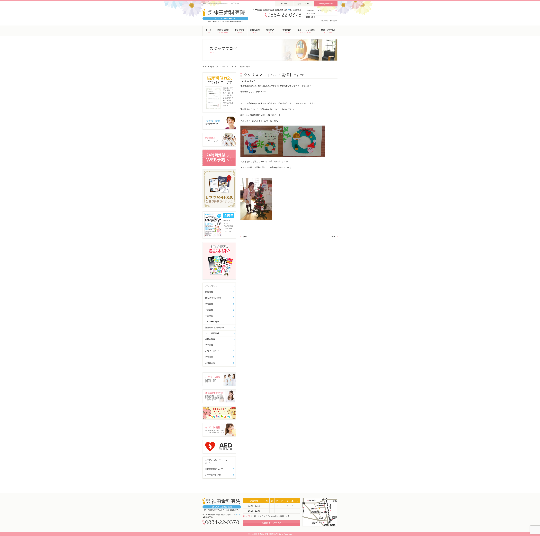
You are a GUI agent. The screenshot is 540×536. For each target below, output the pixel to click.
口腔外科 (209, 292)
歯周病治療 (210, 339)
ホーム (208, 31)
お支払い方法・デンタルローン (216, 461)
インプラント (211, 286)
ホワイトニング (212, 351)
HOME (284, 3)
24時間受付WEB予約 (272, 523)
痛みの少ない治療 (213, 298)
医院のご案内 (223, 31)
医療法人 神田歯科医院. (267, 534)
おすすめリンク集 (213, 475)
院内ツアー (271, 31)
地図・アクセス (304, 3)
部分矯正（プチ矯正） (215, 327)
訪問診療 (209, 357)
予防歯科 (209, 345)
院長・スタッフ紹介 (306, 31)
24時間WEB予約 (326, 3)
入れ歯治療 (210, 363)
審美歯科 (209, 304)
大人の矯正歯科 (212, 333)
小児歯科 (209, 310)
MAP (288, 10)
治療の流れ (255, 31)
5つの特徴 (239, 31)
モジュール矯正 (212, 321)
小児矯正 (209, 316)
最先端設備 (287, 31)
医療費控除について (214, 469)
